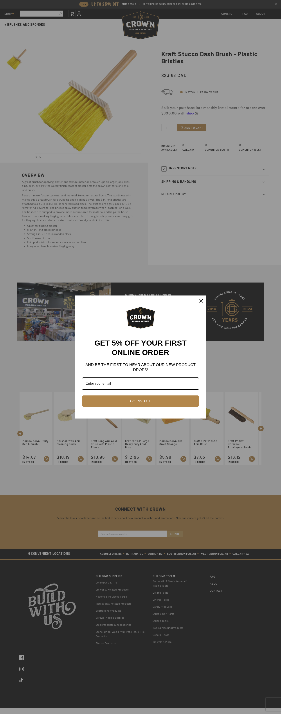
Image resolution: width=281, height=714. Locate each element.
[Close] (201, 300)
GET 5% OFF (140, 401)
